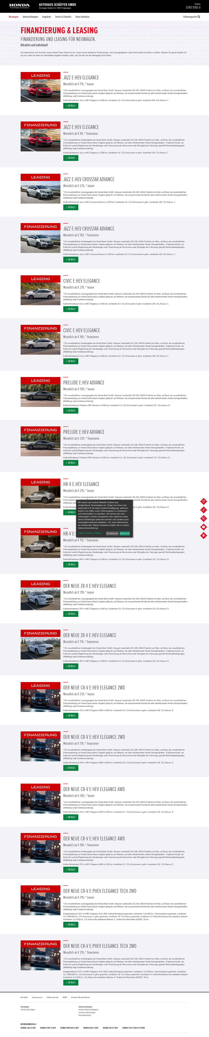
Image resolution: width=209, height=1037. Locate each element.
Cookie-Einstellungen (89, 533)
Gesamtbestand (84, 1015)
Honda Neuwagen (28, 1010)
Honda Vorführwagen (87, 1013)
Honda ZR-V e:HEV (110, 1028)
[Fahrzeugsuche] (206, 518)
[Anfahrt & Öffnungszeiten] (206, 535)
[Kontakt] (206, 527)
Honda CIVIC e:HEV (48, 1028)
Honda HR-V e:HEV (90, 1028)
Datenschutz (52, 997)
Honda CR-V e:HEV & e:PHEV (133, 1028)
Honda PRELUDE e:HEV (69, 1028)
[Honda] (20, 6)
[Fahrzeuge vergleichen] (206, 510)
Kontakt (24, 997)
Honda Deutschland (80, 997)
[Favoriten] (206, 501)
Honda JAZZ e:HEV (28, 1028)
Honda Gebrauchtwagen (88, 1010)
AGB (65, 997)
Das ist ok (124, 533)
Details (71, 105)
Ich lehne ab (112, 533)
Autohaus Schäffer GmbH (57, 5)
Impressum (37, 997)
